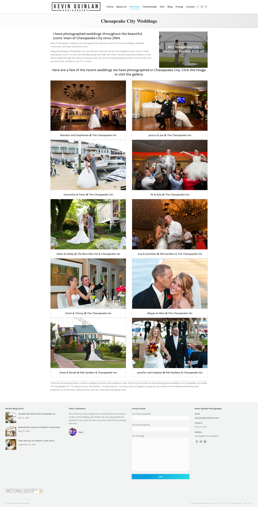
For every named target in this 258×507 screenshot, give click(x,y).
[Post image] (11, 417)
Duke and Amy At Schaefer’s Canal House (36, 440)
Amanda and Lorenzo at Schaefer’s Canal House (39, 427)
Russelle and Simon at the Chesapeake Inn (36, 413)
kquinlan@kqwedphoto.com (207, 417)
